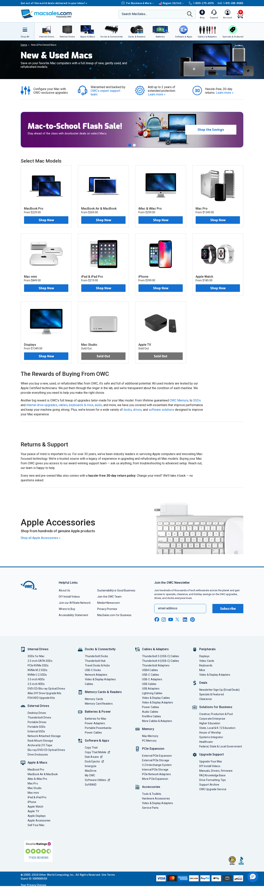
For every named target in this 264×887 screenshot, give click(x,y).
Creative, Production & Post (216, 714)
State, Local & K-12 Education (217, 727)
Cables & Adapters (155, 649)
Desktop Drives (37, 712)
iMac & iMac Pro (37, 778)
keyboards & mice (81, 405)
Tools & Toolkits (151, 793)
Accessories (151, 787)
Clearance (205, 699)
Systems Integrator (211, 737)
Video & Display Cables (156, 697)
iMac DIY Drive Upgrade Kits (44, 693)
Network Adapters (96, 674)
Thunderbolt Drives (39, 717)
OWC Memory (179, 400)
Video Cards (206, 660)
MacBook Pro (36, 769)
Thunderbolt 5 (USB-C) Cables (160, 656)
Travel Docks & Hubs (97, 665)
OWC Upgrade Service (212, 789)
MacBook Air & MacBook (43, 774)
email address (167, 608)
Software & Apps (97, 740)
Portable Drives (37, 722)
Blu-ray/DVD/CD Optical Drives (46, 749)
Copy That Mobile (95, 752)
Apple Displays (37, 815)
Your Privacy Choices (33, 885)
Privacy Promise (107, 608)
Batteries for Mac (95, 718)
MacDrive (90, 770)
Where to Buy (67, 608)
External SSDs (36, 731)
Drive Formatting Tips (212, 780)
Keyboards (205, 665)
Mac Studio (35, 788)
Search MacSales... (134, 14)
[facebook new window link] (156, 619)
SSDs (197, 400)
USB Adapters (150, 688)
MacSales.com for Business (114, 615)
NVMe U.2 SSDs (37, 674)
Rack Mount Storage (40, 740)
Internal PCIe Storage (155, 769)
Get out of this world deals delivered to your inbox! (50, 3)
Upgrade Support (211, 754)
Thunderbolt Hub (95, 660)
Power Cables (93, 732)
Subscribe (228, 609)
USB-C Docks (93, 670)
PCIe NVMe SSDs (38, 665)
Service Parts (150, 807)
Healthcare (206, 741)
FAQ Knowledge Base (212, 775)
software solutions (161, 409)
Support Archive (209, 784)
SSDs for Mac (36, 656)
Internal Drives (38, 649)
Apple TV (33, 811)
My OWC (90, 775)
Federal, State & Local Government (220, 746)
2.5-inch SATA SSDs (40, 660)
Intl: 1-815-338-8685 (230, 3)
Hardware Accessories (156, 798)
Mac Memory (150, 736)
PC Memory (149, 740)
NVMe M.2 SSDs (37, 670)
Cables (89, 683)
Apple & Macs (37, 762)
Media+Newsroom (108, 602)
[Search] (190, 14)
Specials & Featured (211, 694)
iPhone (32, 802)
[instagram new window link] (164, 619)
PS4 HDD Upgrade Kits (41, 697)
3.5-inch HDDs (36, 679)
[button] (129, 145)
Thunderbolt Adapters (155, 665)
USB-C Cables (150, 674)
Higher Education (209, 723)
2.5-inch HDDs (36, 683)
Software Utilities (95, 780)
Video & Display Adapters (100, 679)
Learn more (156, 94)
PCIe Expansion (153, 748)
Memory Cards (94, 699)
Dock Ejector (92, 761)
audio (98, 405)
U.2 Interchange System (157, 764)
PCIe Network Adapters (156, 774)
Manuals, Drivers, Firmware (215, 770)
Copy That (91, 747)
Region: (172, 3)
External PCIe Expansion (157, 755)
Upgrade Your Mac (210, 761)
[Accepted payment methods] (199, 878)
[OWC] (46, 14)
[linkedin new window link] (185, 619)
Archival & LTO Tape (40, 745)
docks (127, 409)
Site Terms (108, 874)
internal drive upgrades (41, 405)
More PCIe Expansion (155, 778)
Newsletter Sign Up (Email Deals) (219, 689)
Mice (202, 670)
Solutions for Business (215, 707)
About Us (64, 590)
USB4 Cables (150, 670)
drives (137, 409)
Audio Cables (150, 711)
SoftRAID (90, 784)
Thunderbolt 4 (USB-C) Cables (160, 660)
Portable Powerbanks (98, 727)
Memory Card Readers (99, 703)
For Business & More (139, 3)
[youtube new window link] (170, 619)
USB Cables (149, 683)
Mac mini (33, 792)
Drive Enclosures (38, 754)
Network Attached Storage (44, 736)
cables (63, 405)
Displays (204, 656)
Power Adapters (95, 723)
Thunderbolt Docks (96, 656)
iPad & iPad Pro (37, 797)
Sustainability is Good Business (116, 590)
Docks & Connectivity (100, 649)
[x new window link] (178, 619)
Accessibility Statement (73, 615)
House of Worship (210, 732)
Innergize (90, 766)
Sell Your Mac (36, 825)
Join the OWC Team (109, 596)
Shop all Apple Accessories (40, 538)
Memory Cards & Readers (103, 692)
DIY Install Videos (69, 596)
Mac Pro (33, 783)
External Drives (38, 706)
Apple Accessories (39, 820)
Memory (148, 729)
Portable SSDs (36, 726)
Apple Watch (35, 806)
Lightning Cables (152, 693)
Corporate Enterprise (212, 718)
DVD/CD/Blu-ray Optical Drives (46, 688)
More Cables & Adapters (157, 721)
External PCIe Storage (155, 760)
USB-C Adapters (152, 679)
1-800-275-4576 (203, 3)
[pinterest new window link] (192, 619)
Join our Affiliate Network (74, 602)
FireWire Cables (151, 716)
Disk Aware (92, 756)
